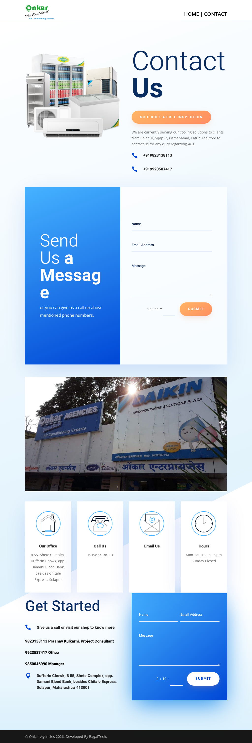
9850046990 (36, 664)
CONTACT (215, 14)
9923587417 (36, 653)
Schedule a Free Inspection (171, 117)
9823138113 (36, 641)
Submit (196, 309)
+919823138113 (157, 155)
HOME (191, 14)
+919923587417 (157, 169)
